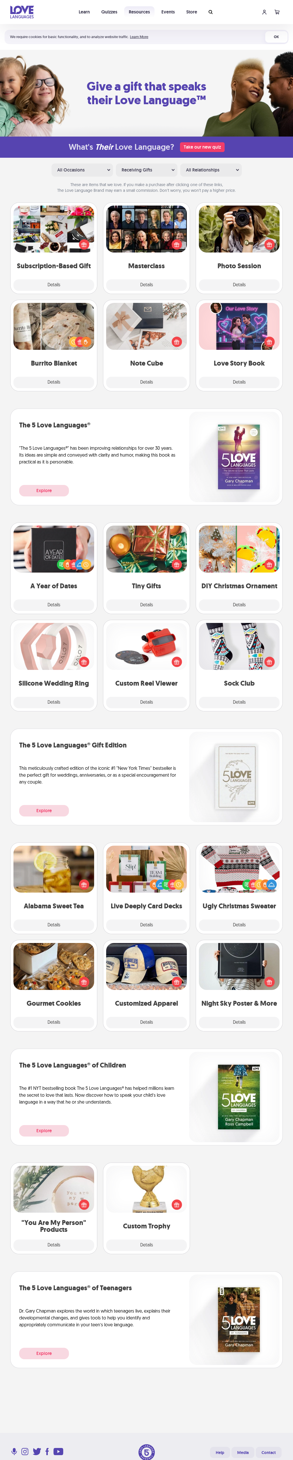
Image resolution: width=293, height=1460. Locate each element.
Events (168, 12)
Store (191, 12)
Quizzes (109, 12)
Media (243, 1452)
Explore (44, 491)
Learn (84, 12)
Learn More (139, 36)
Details (53, 285)
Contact (269, 1452)
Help (220, 1452)
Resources (139, 12)
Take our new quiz (202, 147)
